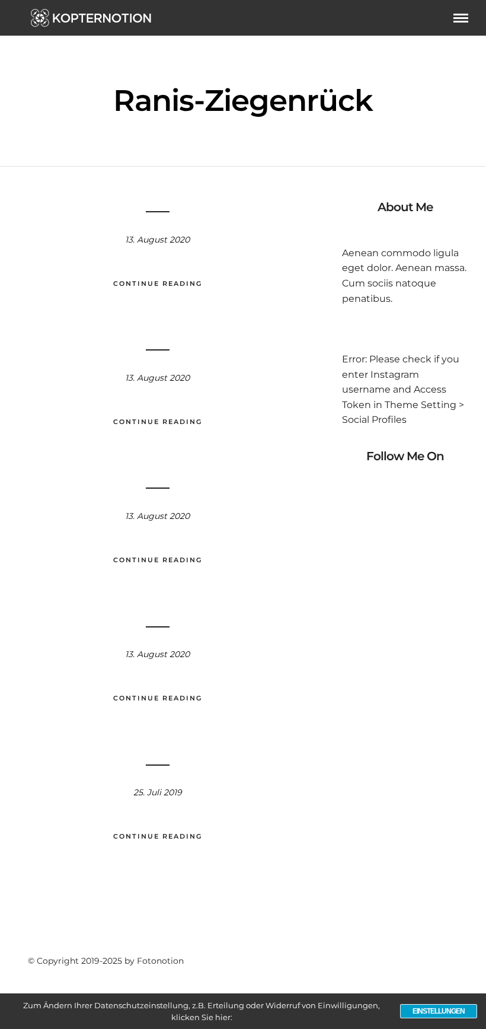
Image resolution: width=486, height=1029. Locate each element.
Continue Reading (157, 283)
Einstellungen (439, 1011)
